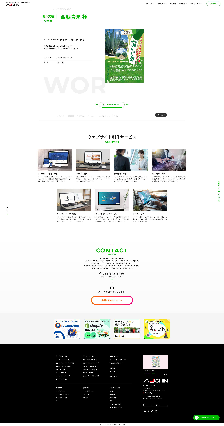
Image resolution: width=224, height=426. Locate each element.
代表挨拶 (112, 394)
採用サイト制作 (60, 369)
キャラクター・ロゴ (105, 116)
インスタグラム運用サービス (118, 360)
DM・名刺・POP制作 (89, 366)
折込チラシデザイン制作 (90, 360)
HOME (55, 9)
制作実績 (173, 4)
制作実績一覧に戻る (113, 104)
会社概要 (112, 391)
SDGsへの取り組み (115, 404)
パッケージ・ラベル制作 (90, 369)
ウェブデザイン (60, 391)
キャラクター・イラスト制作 (91, 376)
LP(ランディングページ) (63, 376)
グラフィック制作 (88, 356)
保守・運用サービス (61, 379)
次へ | (127, 104)
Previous (164, 374)
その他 (116, 116)
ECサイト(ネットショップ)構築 (65, 363)
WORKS (61, 9)
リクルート (113, 401)
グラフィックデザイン (62, 394)
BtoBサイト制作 (61, 373)
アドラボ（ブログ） (88, 391)
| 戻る (96, 104)
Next (167, 374)
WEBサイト (80, 116)
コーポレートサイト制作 (63, 360)
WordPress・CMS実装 (63, 366)
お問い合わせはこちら (207, 417)
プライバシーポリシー (116, 407)
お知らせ (85, 398)
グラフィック (92, 116)
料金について (162, 4)
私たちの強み (113, 398)
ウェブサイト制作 (62, 356)
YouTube (86, 394)
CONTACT (213, 4)
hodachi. (112, 371)
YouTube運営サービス (116, 363)
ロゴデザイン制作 (88, 373)
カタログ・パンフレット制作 (91, 363)
